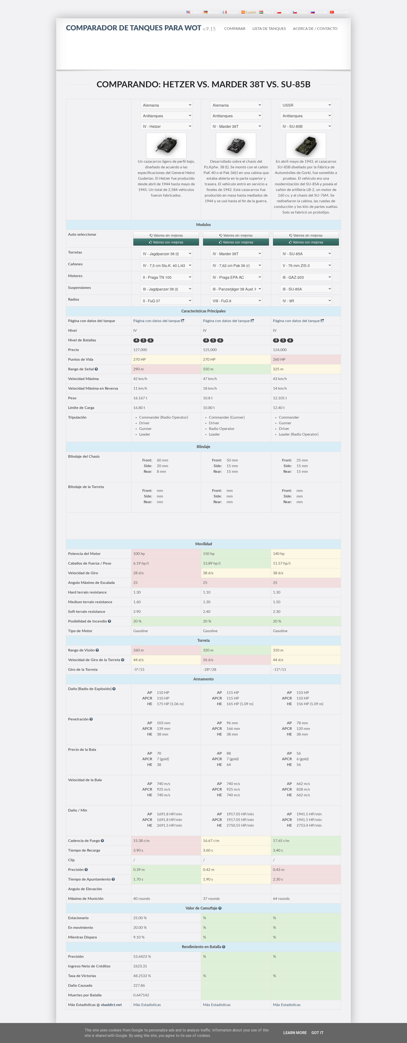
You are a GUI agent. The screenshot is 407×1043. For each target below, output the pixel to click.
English (195, 12)
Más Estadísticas (147, 1005)
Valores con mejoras (167, 242)
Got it (317, 1033)
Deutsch (214, 12)
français (232, 12)
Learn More (295, 1033)
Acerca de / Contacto (315, 29)
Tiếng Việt (341, 12)
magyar (269, 12)
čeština (302, 12)
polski (286, 12)
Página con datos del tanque (157, 321)
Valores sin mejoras (168, 235)
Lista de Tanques (269, 29)
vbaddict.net (111, 1005)
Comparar (234, 29)
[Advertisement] (203, 50)
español (251, 12)
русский (321, 12)
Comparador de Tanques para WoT (141, 28)
